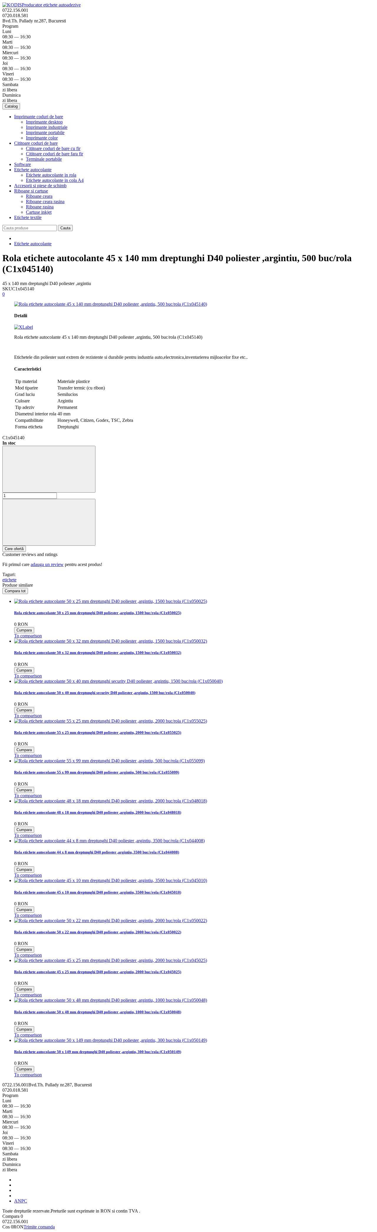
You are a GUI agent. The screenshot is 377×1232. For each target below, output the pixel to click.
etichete (9, 579)
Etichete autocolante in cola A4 (55, 180)
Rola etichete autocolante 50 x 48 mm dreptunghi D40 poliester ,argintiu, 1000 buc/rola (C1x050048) (97, 1012)
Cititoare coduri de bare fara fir (54, 153)
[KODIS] (12, 4)
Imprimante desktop (44, 121)
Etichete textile (28, 217)
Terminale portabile (44, 159)
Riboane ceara (39, 196)
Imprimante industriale (46, 127)
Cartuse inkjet (39, 212)
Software (22, 164)
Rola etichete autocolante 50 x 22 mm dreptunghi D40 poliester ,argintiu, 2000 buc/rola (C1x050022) (97, 932)
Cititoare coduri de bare (36, 143)
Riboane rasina (40, 206)
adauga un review (47, 564)
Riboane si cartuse (31, 190)
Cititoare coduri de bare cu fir (53, 148)
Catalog (11, 106)
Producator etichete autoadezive (51, 4)
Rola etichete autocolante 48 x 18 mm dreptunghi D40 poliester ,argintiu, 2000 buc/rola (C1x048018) (97, 812)
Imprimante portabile (45, 132)
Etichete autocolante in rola (51, 174)
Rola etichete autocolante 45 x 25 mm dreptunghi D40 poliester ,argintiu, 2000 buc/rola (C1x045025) (97, 972)
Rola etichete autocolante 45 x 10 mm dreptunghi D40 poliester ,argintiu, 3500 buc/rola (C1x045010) (97, 892)
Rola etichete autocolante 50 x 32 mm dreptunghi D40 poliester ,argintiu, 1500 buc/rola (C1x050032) (97, 652)
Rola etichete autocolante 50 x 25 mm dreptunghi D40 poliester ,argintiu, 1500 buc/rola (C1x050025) (97, 613)
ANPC (20, 1200)
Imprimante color (42, 137)
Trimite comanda (39, 1226)
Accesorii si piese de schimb (40, 185)
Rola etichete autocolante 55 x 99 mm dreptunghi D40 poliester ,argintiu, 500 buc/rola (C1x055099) (96, 772)
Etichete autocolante (33, 169)
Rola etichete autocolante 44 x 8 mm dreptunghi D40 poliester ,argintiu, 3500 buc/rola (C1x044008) (96, 852)
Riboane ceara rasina (45, 201)
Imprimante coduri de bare (38, 116)
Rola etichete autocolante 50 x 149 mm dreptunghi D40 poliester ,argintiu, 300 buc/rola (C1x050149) (97, 1052)
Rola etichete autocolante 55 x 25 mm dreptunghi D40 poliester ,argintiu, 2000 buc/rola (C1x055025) (97, 732)
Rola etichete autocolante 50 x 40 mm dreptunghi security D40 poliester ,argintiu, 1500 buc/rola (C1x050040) (104, 692)
